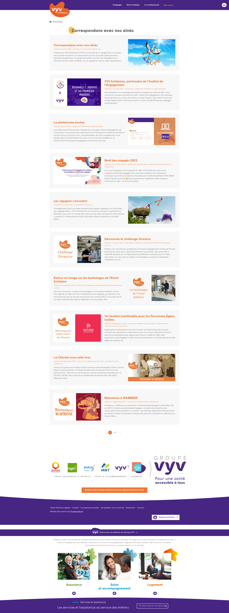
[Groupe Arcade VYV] (139, 466)
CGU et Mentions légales (60, 508)
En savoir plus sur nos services (152, 606)
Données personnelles (90, 508)
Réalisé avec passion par (66, 512)
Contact (140, 508)
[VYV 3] (122, 466)
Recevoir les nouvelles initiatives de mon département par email (114, 490)
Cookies (75, 508)
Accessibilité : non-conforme (112, 508)
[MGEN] (72, 466)
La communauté (151, 5)
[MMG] (89, 466)
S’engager (117, 5)
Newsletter (130, 508)
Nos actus (168, 5)
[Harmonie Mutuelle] (55, 466)
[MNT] (105, 466)
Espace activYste (167, 517)
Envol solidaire (133, 5)
